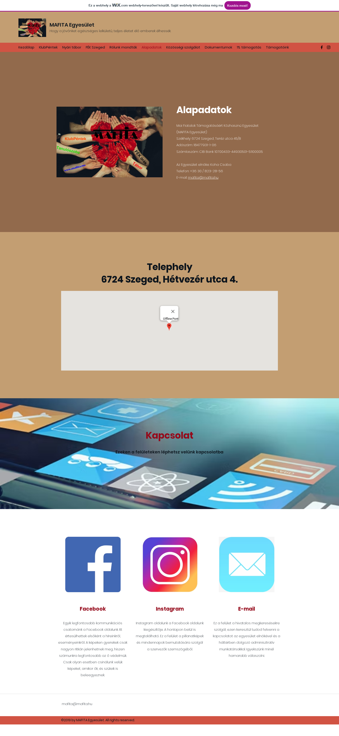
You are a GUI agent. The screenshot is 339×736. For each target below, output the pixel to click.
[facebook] (321, 47)
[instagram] (328, 47)
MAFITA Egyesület (72, 24)
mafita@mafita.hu (203, 177)
